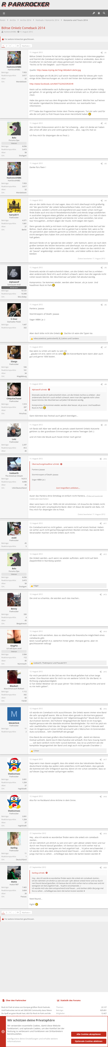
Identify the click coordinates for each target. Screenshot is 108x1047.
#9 (105, 425)
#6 (105, 304)
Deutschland (21, 859)
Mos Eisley (22, 296)
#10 (105, 459)
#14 (105, 631)
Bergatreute (22, 623)
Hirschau (23, 413)
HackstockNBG (10, 31)
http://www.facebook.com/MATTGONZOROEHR (51, 83)
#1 (105, 52)
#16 (105, 708)
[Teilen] (102, 52)
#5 (105, 267)
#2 (105, 123)
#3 (105, 163)
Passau (24, 896)
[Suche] (104, 13)
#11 (105, 523)
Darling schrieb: (38, 873)
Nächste (25, 46)
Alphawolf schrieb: (39, 389)
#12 (105, 554)
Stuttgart (23, 155)
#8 (105, 384)
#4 (105, 200)
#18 (105, 796)
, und (50, 663)
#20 (105, 867)
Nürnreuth (22, 663)
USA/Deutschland (19, 488)
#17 (105, 759)
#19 (105, 833)
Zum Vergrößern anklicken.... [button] (68, 488)
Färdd (24, 700)
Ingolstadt (22, 788)
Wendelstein (21, 81)
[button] (4, 13)
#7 (105, 347)
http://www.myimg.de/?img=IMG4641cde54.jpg (59, 70)
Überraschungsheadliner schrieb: (45, 464)
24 (18, 45)
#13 (105, 594)
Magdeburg (22, 376)
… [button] (13, 45)
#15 (105, 671)
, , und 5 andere (56, 338)
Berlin (24, 229)
